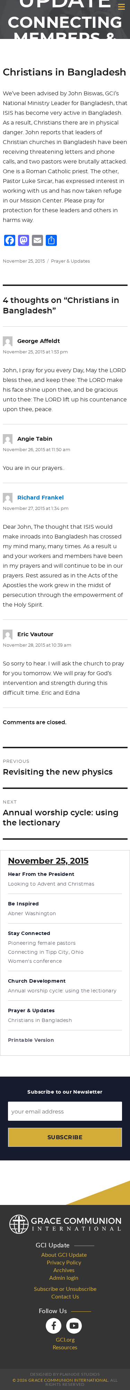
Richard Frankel (40, 498)
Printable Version (31, 1040)
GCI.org (65, 1340)
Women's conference (35, 961)
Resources (65, 1347)
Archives (64, 1270)
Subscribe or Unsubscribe (65, 1289)
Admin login (63, 1278)
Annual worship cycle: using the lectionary (62, 991)
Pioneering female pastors (42, 943)
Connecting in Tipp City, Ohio (46, 952)
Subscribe (65, 1137)
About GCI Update (64, 1255)
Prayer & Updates (70, 261)
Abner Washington (32, 913)
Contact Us (65, 1297)
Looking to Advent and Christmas (51, 884)
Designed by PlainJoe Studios (65, 1374)
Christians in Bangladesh (40, 1020)
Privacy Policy (64, 1262)
